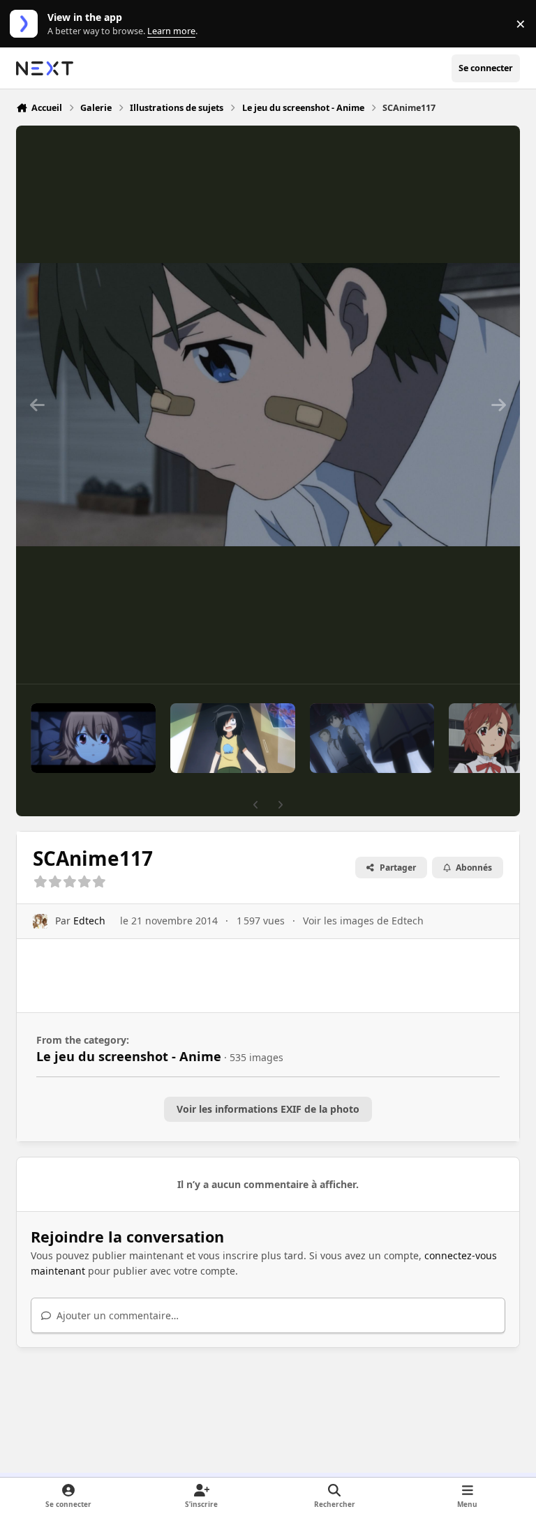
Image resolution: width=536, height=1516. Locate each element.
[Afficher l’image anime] (93, 738)
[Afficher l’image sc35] (372, 738)
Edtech (89, 920)
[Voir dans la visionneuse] (268, 405)
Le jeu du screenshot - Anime (128, 1056)
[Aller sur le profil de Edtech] (40, 921)
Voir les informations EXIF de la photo (268, 1109)
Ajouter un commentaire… (116, 1315)
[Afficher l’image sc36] (232, 738)
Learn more (27, 24)
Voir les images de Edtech (363, 920)
